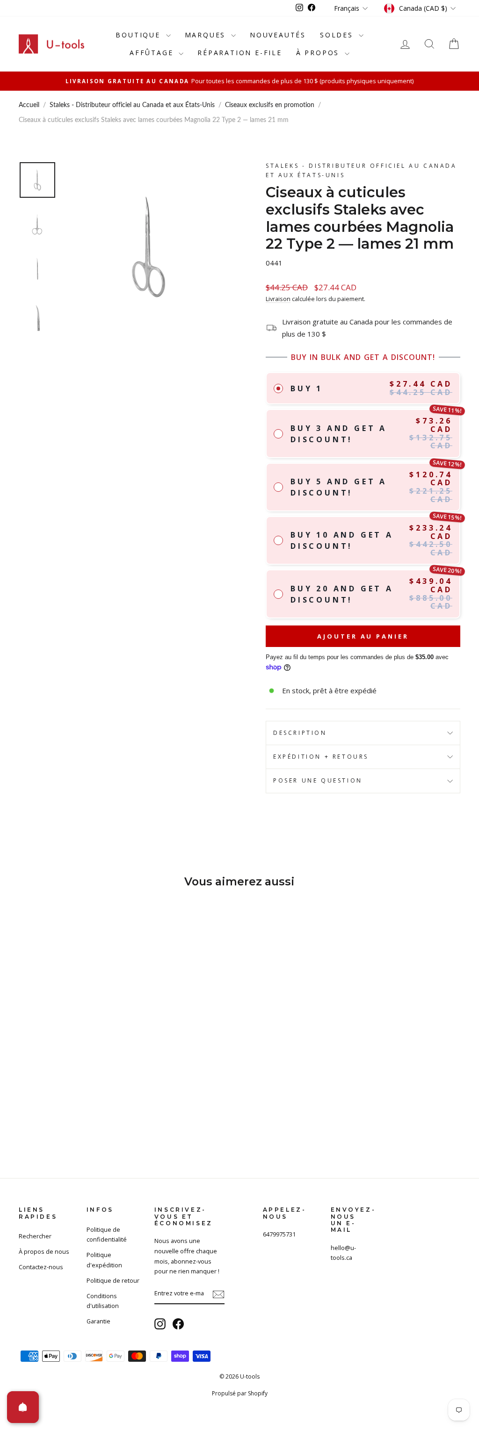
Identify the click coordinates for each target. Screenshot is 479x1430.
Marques (207, 34)
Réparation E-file (239, 52)
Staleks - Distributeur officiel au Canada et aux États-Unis (132, 105)
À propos (319, 52)
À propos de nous (44, 1251)
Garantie (98, 1321)
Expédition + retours (321, 757)
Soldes (338, 34)
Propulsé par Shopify (240, 1393)
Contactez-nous (41, 1267)
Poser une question (318, 780)
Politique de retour (113, 1280)
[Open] (23, 1407)
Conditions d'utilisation (103, 1301)
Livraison (278, 299)
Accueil (29, 105)
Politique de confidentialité (107, 1234)
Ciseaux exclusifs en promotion (269, 105)
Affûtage (153, 52)
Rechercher (35, 1236)
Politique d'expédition (104, 1259)
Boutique (139, 34)
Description (300, 733)
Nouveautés (278, 34)
